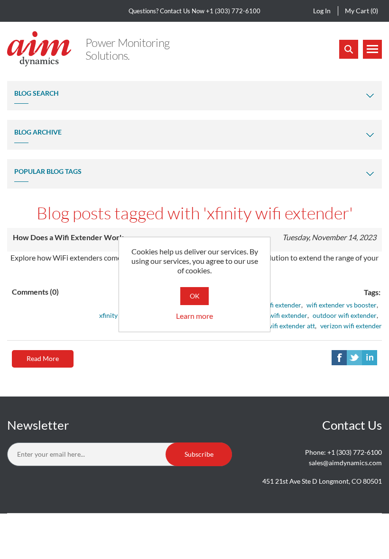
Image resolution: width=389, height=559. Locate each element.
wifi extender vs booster (341, 305)
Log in (322, 11)
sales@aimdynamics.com (345, 463)
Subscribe (199, 454)
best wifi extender (275, 305)
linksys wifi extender (277, 315)
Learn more (194, 315)
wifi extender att (291, 326)
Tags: (372, 292)
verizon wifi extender (351, 326)
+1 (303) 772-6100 (233, 11)
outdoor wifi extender (345, 315)
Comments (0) (35, 291)
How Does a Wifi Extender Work (68, 237)
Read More (43, 358)
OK (195, 296)
